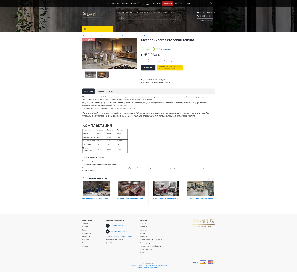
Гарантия (134, 3)
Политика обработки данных (148, 267)
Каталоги (168, 3)
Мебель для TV (145, 236)
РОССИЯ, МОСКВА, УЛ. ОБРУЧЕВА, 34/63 (133, 12)
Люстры (142, 233)
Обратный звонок (205, 21)
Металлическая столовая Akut (95, 198)
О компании (86, 233)
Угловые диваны (146, 249)
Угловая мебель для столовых (151, 240)
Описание (88, 91)
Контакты (156, 3)
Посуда (142, 252)
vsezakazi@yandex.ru (207, 12)
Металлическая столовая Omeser (200, 198)
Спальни (143, 223)
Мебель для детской (147, 243)
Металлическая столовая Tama (130, 198)
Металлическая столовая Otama (165, 198)
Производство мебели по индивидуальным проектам (148, 265)
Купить (149, 67)
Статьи (187, 3)
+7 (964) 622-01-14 (206, 16)
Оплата (125, 3)
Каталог (111, 91)
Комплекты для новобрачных (150, 246)
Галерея (100, 91)
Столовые (143, 227)
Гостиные (143, 230)
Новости (178, 3)
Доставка (115, 3)
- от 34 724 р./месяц (170, 67)
